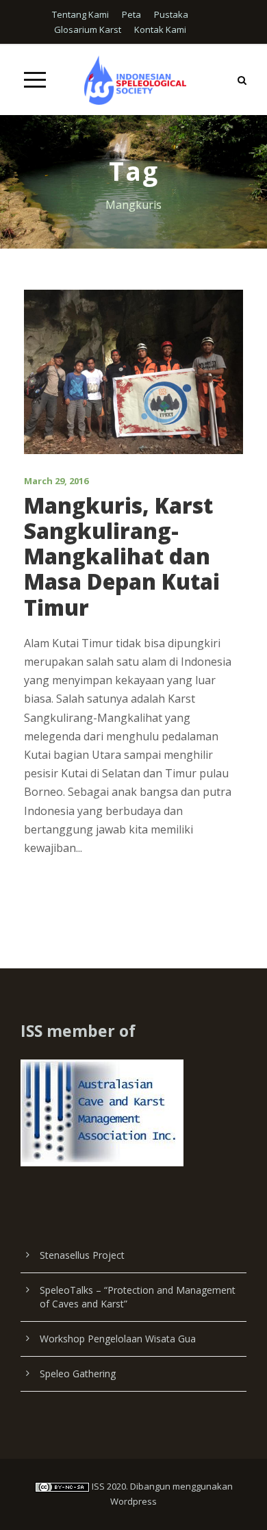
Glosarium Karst (87, 29)
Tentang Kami (80, 14)
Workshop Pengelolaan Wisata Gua (118, 1338)
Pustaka (171, 14)
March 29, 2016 (56, 481)
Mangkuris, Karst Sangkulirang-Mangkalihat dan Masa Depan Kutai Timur (122, 556)
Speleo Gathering (78, 1373)
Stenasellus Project (82, 1255)
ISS (98, 1486)
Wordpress (133, 1501)
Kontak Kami (160, 29)
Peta (131, 14)
